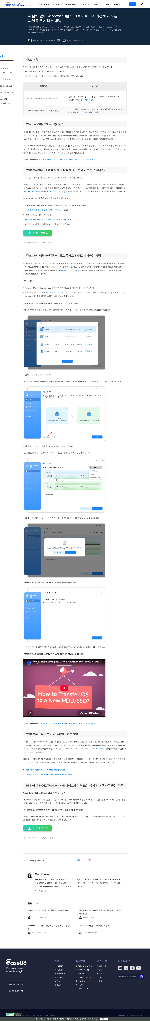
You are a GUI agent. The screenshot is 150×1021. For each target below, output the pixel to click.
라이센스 (39, 1015)
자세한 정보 (92, 1019)
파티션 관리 (57, 4)
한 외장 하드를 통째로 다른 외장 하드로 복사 (43, 210)
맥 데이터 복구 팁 (82, 970)
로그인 (132, 4)
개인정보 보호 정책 (29, 1015)
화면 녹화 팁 (80, 981)
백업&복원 (59, 977)
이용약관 (46, 1015)
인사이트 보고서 (82, 988)
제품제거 (53, 1015)
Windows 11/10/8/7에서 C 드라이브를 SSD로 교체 (45, 220)
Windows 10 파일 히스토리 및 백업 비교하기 (97, 926)
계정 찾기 (100, 981)
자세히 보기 (89, 100)
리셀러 (99, 970)
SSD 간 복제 (33, 192)
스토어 (117, 4)
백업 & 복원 (71, 4)
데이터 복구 (42, 4)
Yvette (35, 40)
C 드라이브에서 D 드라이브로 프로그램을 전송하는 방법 (48, 774)
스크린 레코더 (60, 974)
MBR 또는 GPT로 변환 (54, 293)
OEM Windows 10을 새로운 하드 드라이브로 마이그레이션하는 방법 (69, 723)
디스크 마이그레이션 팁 (84, 977)
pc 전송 (57, 981)
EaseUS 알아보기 (103, 966)
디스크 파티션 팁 (82, 974)
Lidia (69, 40)
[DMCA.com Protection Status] (18, 1015)
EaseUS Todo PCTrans (93, 749)
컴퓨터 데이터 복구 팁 (84, 966)
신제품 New (59, 985)
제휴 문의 (100, 974)
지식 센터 (79, 985)
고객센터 (100, 977)
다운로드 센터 (14, 985)
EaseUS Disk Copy (57, 192)
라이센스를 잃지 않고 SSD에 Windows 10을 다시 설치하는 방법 (67, 159)
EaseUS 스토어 (14, 991)
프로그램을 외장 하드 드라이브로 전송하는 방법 (45, 770)
